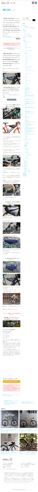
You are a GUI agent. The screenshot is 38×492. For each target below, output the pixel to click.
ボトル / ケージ (28, 73)
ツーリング (17, 394)
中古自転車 (26, 142)
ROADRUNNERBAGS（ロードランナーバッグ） (11, 36)
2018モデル (26, 161)
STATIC (26, 138)
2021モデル (26, 165)
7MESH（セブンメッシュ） (29, 89)
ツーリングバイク (27, 155)
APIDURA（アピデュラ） (29, 92)
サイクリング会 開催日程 (28, 36)
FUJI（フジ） (27, 110)
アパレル (25, 43)
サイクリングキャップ (28, 47)
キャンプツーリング (27, 33)
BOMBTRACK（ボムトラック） (30, 101)
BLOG (9, 9)
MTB (25, 146)
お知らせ (24, 37)
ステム (26, 63)
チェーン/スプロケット (28, 66)
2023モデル (26, 168)
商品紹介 (18, 37)
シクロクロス (27, 152)
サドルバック (10, 394)
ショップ (14, 394)
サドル (26, 60)
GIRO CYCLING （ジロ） (29, 111)
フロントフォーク (27, 80)
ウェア (26, 44)
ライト (26, 86)
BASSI (26, 93)
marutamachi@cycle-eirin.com (7, 333)
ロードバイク (27, 158)
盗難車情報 (25, 174)
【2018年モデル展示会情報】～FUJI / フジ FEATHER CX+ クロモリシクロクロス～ (27, 403)
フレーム (26, 79)
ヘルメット (26, 51)
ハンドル (26, 76)
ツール (26, 74)
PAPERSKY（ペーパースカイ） (30, 127)
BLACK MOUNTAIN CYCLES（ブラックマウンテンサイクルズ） (29, 96)
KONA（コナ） (27, 117)
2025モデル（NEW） (27, 171)
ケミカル (26, 57)
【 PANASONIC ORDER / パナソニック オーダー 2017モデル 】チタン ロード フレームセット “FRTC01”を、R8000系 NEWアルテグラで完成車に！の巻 (11, 402)
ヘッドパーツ (27, 83)
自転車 (10, 395)
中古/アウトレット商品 (27, 139)
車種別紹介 (25, 145)
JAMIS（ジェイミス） (28, 115)
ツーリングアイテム (28, 67)
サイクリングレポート (27, 34)
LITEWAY (26, 120)
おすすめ (6, 394)
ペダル (26, 82)
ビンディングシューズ (28, 50)
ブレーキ (26, 77)
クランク (26, 54)
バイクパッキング (5, 395)
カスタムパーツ (26, 53)
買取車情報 (25, 175)
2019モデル (26, 162)
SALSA (26, 136)
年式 (23, 159)
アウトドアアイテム (27, 41)
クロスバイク (27, 149)
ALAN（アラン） (27, 90)
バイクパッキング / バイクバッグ (12, 37)
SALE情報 (24, 30)
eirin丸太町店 (26, 26)
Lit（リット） (27, 118)
